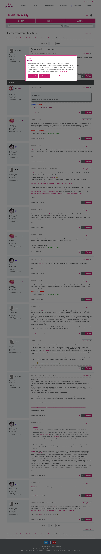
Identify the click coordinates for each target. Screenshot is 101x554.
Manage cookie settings (58, 76)
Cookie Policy (63, 71)
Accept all (33, 76)
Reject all (44, 76)
